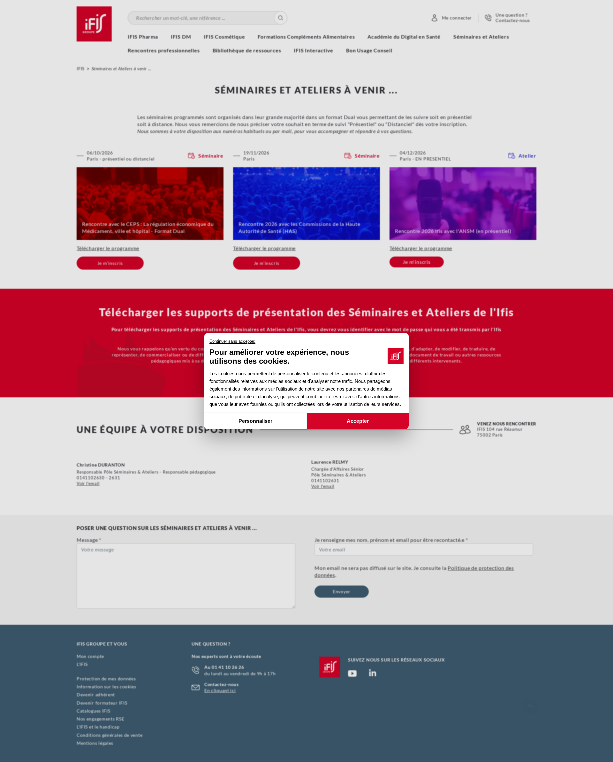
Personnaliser (255, 420)
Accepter (358, 420)
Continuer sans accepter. (232, 341)
